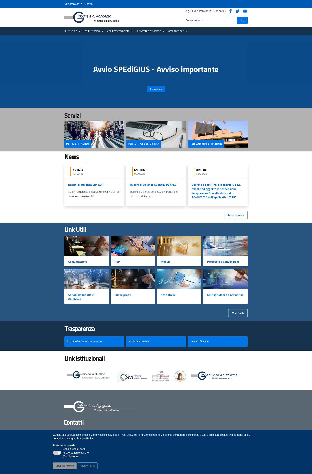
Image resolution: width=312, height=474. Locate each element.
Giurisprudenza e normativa (225, 295)
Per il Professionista (143, 144)
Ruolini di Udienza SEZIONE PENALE (153, 184)
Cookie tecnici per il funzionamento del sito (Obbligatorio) (76, 453)
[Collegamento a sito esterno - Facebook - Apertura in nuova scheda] (230, 11)
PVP (117, 261)
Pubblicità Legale (139, 341)
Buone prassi (123, 295)
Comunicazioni (77, 261)
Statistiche (168, 295)
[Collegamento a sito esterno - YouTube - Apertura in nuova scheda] (245, 11)
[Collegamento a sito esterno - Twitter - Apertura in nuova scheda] (237, 11)
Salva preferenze (65, 466)
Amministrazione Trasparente (84, 341)
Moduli (165, 261)
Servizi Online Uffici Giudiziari (81, 297)
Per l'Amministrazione (206, 144)
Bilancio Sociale (199, 341)
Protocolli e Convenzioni (223, 261)
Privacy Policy (87, 466)
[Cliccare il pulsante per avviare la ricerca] (242, 20)
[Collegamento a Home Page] (100, 17)
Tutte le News (236, 215)
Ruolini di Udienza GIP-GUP (86, 184)
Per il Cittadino (77, 144)
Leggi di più (156, 89)
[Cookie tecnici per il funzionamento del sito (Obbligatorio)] (57, 453)
